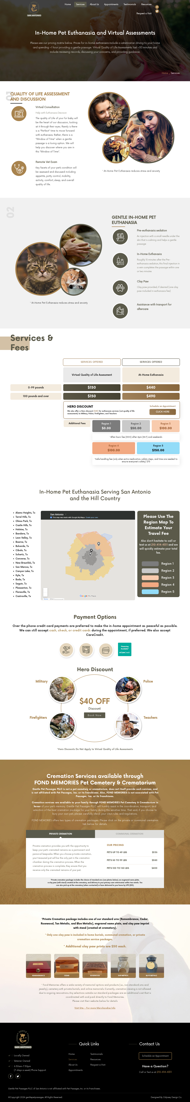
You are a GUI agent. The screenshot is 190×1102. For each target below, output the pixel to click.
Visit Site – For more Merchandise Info (95, 1008)
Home (165, 73)
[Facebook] (157, 7)
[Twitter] (157, 11)
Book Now (95, 715)
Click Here (163, 411)
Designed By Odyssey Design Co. (166, 1097)
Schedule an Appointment (155, 1056)
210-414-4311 (159, 544)
